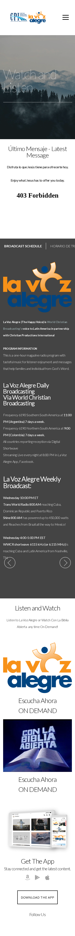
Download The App (37, 897)
